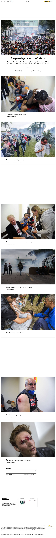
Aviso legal (11, 534)
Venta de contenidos (7, 534)
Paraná (17, 470)
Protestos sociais (21, 470)
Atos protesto (12, 470)
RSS (41, 534)
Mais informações (9, 475)
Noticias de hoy (3, 535)
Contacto (2, 534)
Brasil (28, 1)
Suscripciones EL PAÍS (30, 534)
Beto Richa (7, 470)
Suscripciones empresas (36, 534)
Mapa (25, 534)
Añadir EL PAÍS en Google (36, 70)
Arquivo (21, 498)
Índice (43, 534)
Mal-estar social (27, 470)
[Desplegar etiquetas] (35, 470)
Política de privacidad (21, 534)
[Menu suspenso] (2, 1)
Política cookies (16, 534)
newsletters (4, 498)
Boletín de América (6, 501)
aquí (29, 475)
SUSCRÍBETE (46, 1)
